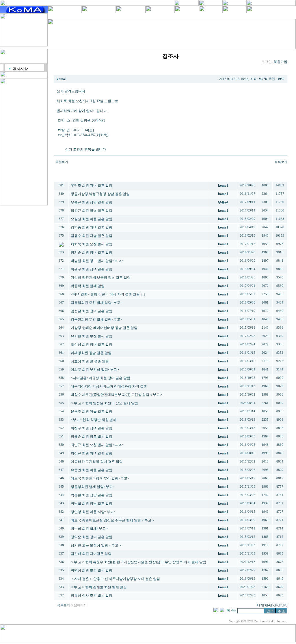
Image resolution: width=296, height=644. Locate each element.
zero (284, 621)
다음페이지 (79, 605)
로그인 (266, 62)
